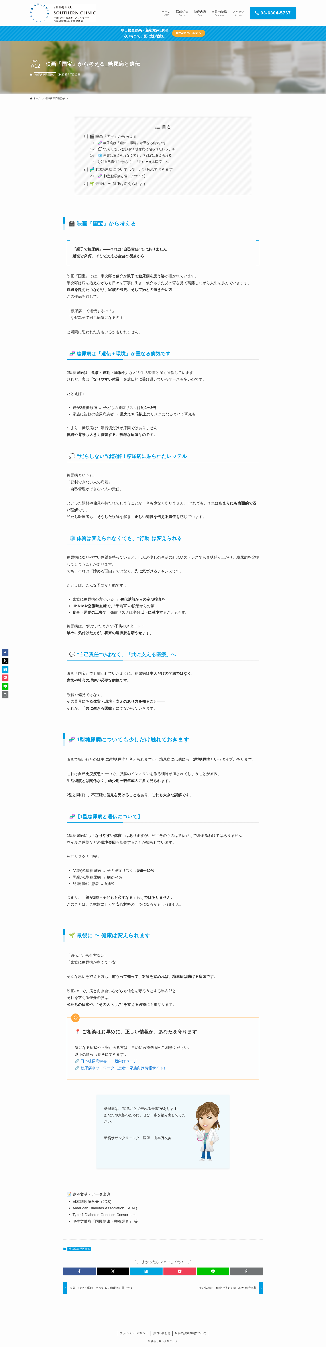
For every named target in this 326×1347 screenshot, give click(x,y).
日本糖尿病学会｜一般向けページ (109, 1061)
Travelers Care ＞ (188, 33)
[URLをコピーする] (246, 1271)
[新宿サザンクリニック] (63, 13)
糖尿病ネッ (89, 1068)
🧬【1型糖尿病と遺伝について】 (122, 176)
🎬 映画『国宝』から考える (113, 136)
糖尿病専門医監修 (45, 74)
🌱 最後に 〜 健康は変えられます (118, 184)
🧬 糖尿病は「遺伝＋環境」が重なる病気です (132, 143)
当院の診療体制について (190, 1333)
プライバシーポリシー (134, 1333)
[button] (79, 1271)
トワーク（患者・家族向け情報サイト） (133, 1068)
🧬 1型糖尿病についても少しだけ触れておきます (131, 169)
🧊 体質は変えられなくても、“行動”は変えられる (135, 155)
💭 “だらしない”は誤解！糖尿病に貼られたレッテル (136, 149)
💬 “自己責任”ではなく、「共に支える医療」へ (133, 162)
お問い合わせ (161, 1333)
